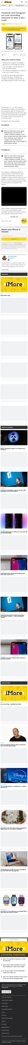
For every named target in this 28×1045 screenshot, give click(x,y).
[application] (14, 196)
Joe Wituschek (10, 23)
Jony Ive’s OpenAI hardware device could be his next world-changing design (15, 977)
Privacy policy (5, 1003)
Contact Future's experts (7, 1000)
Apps (3, 9)
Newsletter (24, 54)
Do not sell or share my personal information (12, 1036)
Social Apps (8, 9)
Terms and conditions (7, 997)
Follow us (17, 54)
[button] (26, 2)
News (3, 24)
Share (5, 54)
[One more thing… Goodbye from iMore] (14, 949)
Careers (3, 1012)
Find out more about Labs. (14, 29)
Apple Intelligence (20, 5)
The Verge (11, 107)
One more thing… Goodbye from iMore (14, 954)
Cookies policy (5, 1006)
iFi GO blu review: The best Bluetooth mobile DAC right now (14, 971)
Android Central (5, 1030)
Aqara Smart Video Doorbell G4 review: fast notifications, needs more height (14, 965)
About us (4, 1021)
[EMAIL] (9, 260)
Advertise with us (6, 1027)
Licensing (4, 1015)
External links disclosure (7, 1018)
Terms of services (17, 242)
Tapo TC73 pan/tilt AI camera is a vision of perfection (14, 959)
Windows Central (5, 1033)
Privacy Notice (19, 244)
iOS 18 (10, 5)
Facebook (14, 9)
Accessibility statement (7, 1009)
